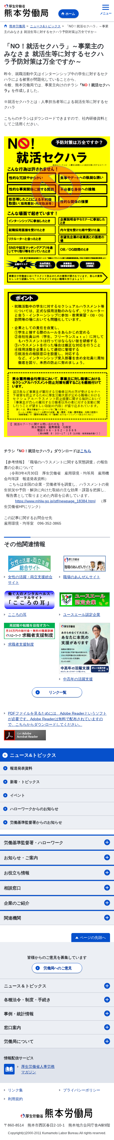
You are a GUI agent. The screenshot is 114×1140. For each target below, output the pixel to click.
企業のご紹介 (16, 903)
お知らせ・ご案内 (21, 858)
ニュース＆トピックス (25, 986)
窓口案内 (12, 1027)
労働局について (19, 1041)
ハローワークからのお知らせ (34, 809)
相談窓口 (12, 888)
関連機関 (12, 918)
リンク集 (15, 1090)
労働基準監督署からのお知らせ (36, 822)
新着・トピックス (25, 782)
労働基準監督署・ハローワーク (33, 842)
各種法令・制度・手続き (27, 1000)
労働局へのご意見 (57, 968)
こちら (85, 451)
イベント (17, 795)
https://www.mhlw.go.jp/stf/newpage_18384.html (55, 501)
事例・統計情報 (19, 1014)
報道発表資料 (21, 768)
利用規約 (15, 1099)
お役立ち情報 (16, 873)
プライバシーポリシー (81, 1090)
